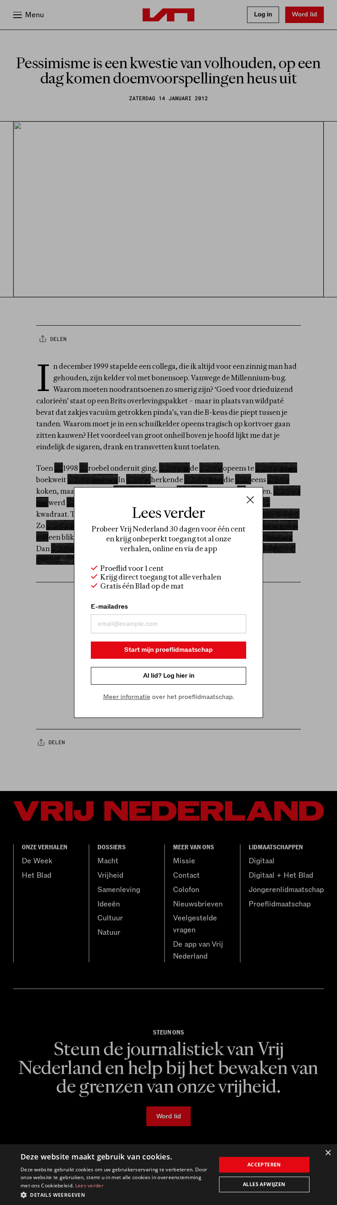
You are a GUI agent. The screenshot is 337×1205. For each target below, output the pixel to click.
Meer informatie (126, 697)
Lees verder (89, 1185)
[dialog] (168, 1174)
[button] (115, 1194)
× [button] (328, 1153)
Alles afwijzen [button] (264, 1184)
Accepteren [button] (264, 1164)
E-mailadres (109, 606)
